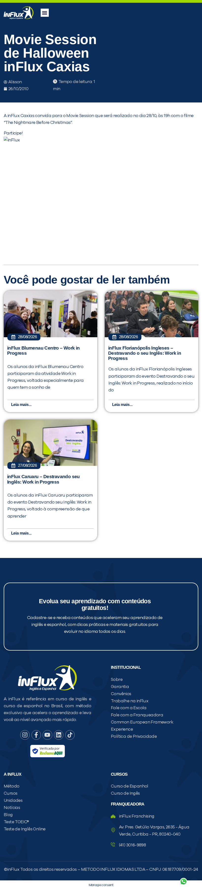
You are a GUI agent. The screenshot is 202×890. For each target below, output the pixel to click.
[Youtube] (47, 734)
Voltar (126, 869)
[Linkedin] (58, 734)
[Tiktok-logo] (70, 734)
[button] (45, 13)
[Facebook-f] (36, 734)
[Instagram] (25, 734)
